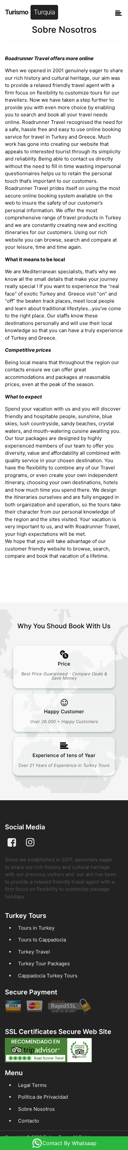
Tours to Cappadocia (42, 940)
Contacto (28, 1121)
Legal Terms (32, 1085)
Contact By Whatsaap (69, 1143)
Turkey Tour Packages (44, 963)
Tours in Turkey (36, 928)
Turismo (30, 12)
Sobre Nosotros (36, 1109)
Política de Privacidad (43, 1097)
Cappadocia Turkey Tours (47, 975)
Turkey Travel (34, 952)
